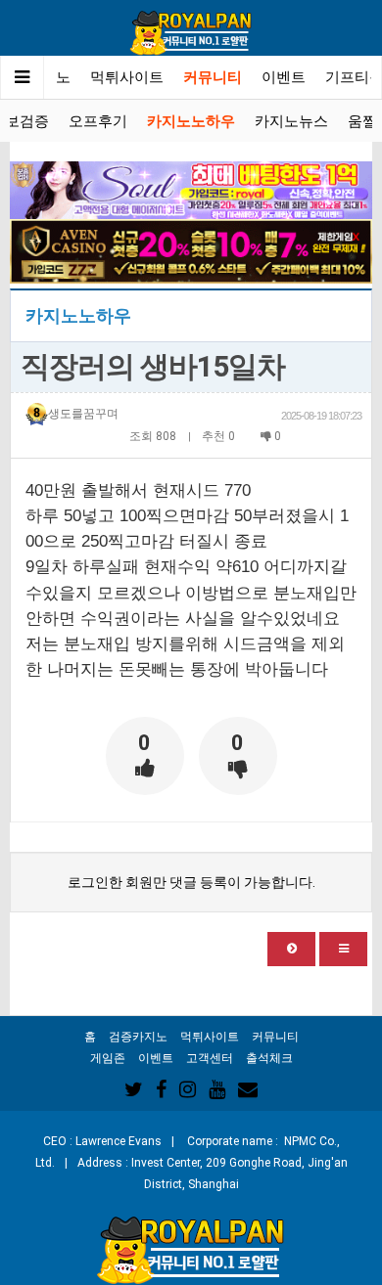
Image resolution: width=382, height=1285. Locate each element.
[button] (291, 949)
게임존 (107, 1058)
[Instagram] (187, 1089)
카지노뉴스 (291, 121)
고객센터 (209, 1058)
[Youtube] (217, 1089)
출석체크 (269, 1058)
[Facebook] (161, 1089)
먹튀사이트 (127, 77)
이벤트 (284, 77)
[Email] (248, 1089)
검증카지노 (138, 1036)
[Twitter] (133, 1089)
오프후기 (98, 121)
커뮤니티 (212, 77)
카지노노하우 (191, 121)
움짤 (362, 121)
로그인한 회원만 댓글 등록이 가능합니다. (191, 882)
